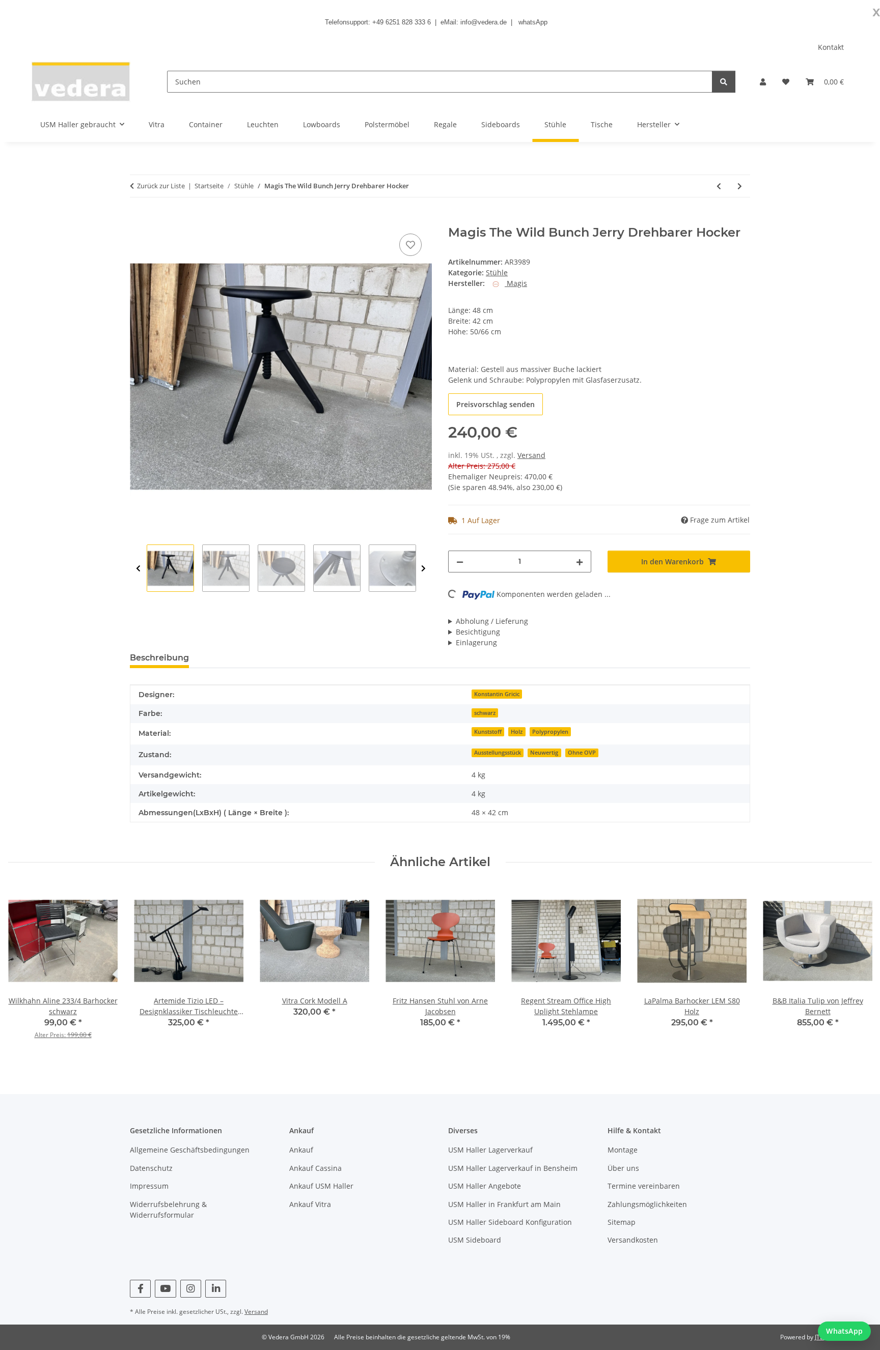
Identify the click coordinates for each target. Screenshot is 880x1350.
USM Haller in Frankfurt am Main (504, 1204)
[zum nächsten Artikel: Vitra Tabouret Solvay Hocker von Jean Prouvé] (739, 186)
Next (423, 568)
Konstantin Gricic (496, 694)
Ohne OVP (582, 752)
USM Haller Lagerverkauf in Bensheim (513, 1168)
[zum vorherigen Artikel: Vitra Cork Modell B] (718, 186)
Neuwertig (544, 752)
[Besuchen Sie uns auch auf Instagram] (190, 1289)
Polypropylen (550, 731)
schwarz (485, 712)
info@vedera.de (483, 22)
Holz (516, 731)
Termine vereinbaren (644, 1186)
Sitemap (622, 1222)
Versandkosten (633, 1240)
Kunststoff (488, 731)
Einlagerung (476, 642)
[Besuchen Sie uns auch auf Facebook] (140, 1289)
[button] (763, 81)
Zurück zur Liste (161, 185)
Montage (623, 1150)
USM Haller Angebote (484, 1186)
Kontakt (831, 47)
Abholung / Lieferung (492, 621)
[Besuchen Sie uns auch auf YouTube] (165, 1289)
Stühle (497, 272)
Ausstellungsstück (497, 752)
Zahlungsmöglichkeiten (647, 1204)
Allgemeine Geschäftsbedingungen (190, 1150)
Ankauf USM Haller (321, 1186)
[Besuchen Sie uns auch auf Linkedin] (215, 1289)
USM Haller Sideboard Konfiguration (510, 1222)
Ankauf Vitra (310, 1204)
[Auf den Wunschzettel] (410, 245)
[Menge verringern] (460, 561)
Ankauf (301, 1150)
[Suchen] (723, 82)
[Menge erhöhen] (579, 561)
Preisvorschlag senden (495, 404)
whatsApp (532, 22)
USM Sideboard (474, 1240)
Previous (138, 568)
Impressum (149, 1186)
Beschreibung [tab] (159, 658)
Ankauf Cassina (315, 1168)
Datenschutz (151, 1168)
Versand (531, 455)
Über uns (623, 1168)
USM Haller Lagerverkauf (490, 1150)
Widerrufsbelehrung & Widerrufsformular (168, 1209)
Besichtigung (478, 632)
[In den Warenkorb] (138, 219)
